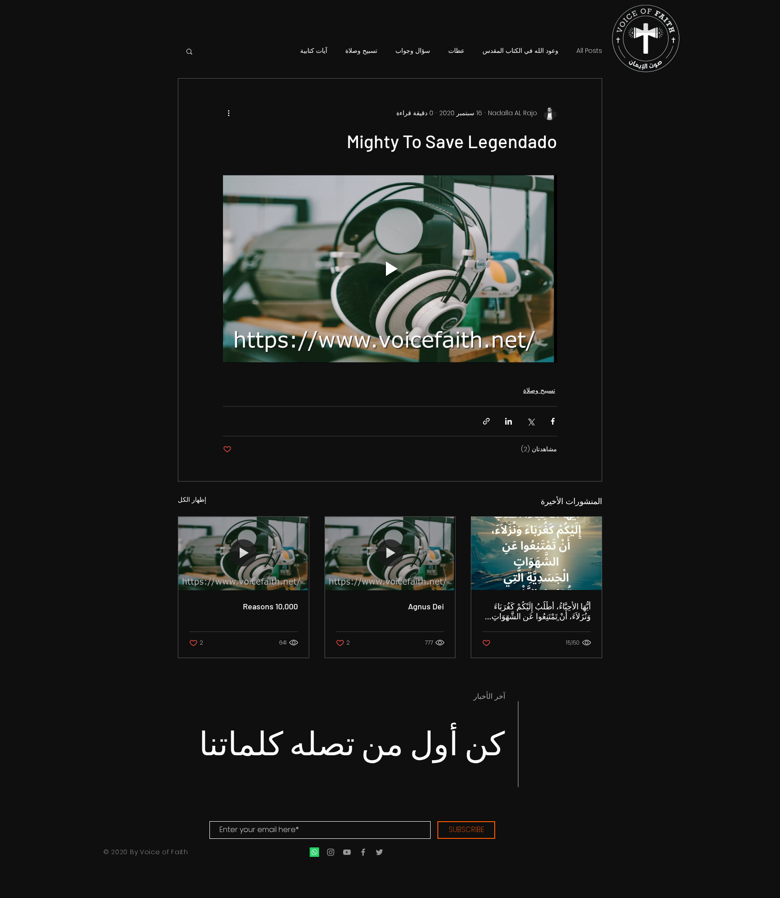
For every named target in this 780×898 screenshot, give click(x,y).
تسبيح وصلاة (361, 51)
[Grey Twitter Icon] (379, 852)
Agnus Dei (426, 606)
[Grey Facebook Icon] (363, 852)
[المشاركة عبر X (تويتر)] (530, 421)
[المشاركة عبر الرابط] (486, 421)
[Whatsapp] (314, 852)
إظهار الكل (192, 499)
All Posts (589, 51)
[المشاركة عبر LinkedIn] (508, 421)
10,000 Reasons (270, 606)
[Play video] (390, 269)
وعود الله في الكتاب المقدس (520, 51)
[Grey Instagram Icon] (330, 852)
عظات (456, 51)
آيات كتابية (313, 51)
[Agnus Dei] (390, 553)
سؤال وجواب (412, 51)
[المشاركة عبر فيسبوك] (552, 421)
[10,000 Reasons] (243, 553)
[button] (189, 51)
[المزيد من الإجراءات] (228, 113)
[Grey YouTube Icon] (347, 852)
